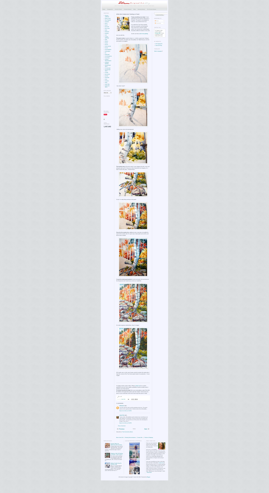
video (106, 82)
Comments (158, 23)
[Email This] (131, 399)
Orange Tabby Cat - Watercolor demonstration (116, 444)
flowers (106, 41)
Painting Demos (141, 9)
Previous (121, 429)
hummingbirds (108, 49)
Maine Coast (108, 18)
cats (106, 35)
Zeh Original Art (158, 43)
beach (106, 25)
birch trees (107, 28)
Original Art (110, 9)
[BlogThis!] (133, 399)
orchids (106, 72)
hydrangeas (107, 51)
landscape (107, 54)
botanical (107, 31)
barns (106, 23)
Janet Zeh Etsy (158, 45)
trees (106, 79)
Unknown (121, 405)
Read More (149, 472)
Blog (135, 9)
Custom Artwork (127, 9)
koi (105, 52)
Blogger (148, 477)
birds (106, 30)
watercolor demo (107, 86)
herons (106, 44)
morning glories (108, 56)
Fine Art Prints (118, 9)
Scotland (107, 21)
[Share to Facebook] (135, 399)
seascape (107, 77)
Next (145, 429)
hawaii (106, 42)
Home (104, 9)
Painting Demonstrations (130, 437)
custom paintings (107, 37)
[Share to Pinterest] (137, 399)
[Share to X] (134, 399)
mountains (107, 57)
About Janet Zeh (120, 437)
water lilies (107, 84)
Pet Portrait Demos (151, 9)
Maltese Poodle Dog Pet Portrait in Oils (116, 464)
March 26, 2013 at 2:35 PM (125, 410)
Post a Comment (121, 425)
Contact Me (139, 437)
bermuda (107, 26)
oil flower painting (107, 63)
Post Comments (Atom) (127, 431)
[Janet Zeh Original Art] (104, 119)
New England (108, 20)
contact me (137, 385)
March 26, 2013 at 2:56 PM (125, 423)
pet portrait (107, 74)
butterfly (107, 33)
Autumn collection (107, 16)
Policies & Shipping (149, 437)
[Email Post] (128, 399)
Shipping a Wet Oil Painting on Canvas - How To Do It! (117, 454)
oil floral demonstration (108, 60)
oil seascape (107, 68)
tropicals (107, 80)
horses (106, 47)
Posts (157, 20)
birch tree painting (144, 33)
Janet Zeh (123, 399)
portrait (106, 75)
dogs (106, 39)
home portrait (108, 46)
